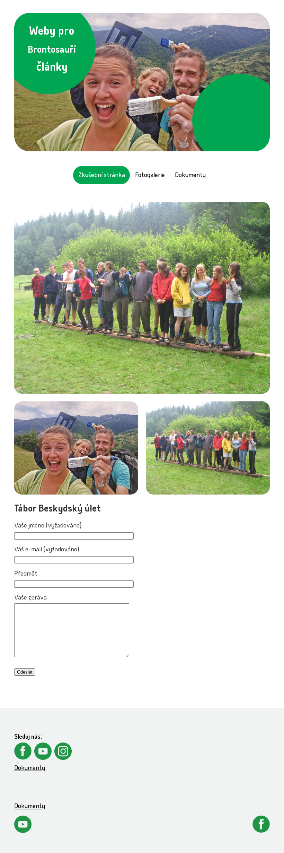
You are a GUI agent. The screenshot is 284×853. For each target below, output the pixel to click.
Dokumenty (190, 175)
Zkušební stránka (101, 175)
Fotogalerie (150, 175)
